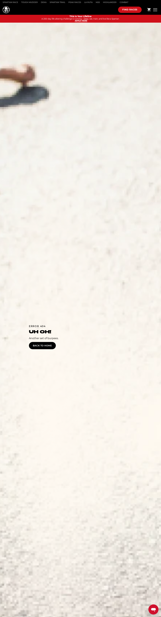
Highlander (110, 2)
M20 (98, 2)
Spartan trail (57, 2)
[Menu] (155, 10)
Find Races (129, 9)
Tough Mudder (29, 2)
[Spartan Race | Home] (6, 9)
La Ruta (88, 2)
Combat (124, 2)
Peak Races (74, 2)
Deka (44, 2)
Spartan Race (10, 2)
